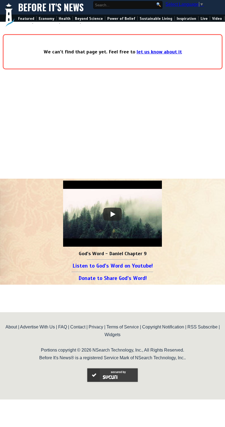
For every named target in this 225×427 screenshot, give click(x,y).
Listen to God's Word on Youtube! (112, 266)
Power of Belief (121, 18)
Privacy (96, 327)
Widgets (112, 334)
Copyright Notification (163, 327)
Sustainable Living (156, 18)
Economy (46, 18)
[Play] (112, 214)
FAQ (62, 327)
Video (217, 18)
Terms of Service (122, 327)
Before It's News (51, 7)
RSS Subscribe (202, 327)
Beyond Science (89, 18)
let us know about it (159, 52)
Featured (26, 18)
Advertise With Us (37, 327)
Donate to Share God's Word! (112, 278)
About (11, 327)
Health (65, 18)
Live (204, 18)
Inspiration (186, 18)
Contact (77, 327)
